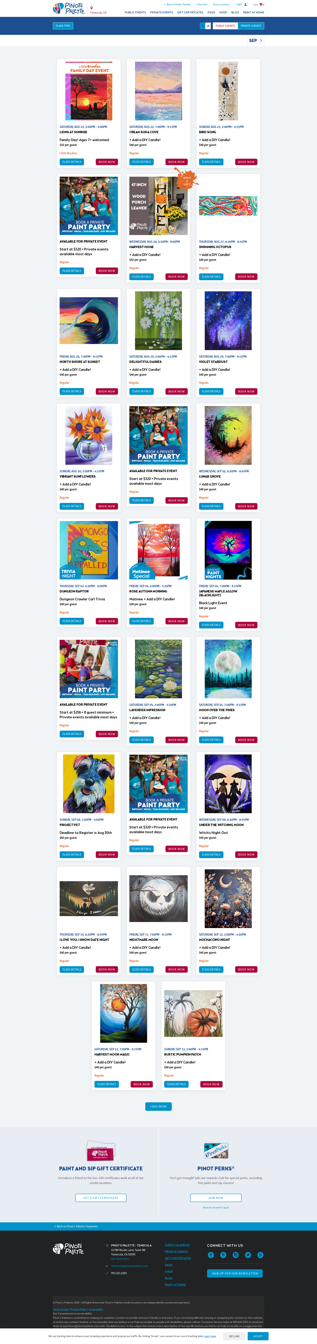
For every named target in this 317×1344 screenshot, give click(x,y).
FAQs (211, 12)
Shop (223, 12)
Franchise (202, 4)
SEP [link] (253, 41)
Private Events (161, 12)
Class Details (72, 161)
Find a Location (221, 4)
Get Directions (120, 1259)
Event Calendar (177, 1245)
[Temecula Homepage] (69, 8)
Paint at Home (253, 12)
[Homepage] (79, 1248)
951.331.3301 (119, 1273)
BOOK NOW (107, 162)
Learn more (210, 1336)
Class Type (63, 26)
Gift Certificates (190, 12)
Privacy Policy (79, 1309)
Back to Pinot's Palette (179, 4)
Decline (234, 1336)
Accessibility (96, 1309)
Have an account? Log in (216, 1207)
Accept (258, 1336)
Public (225, 26)
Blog (235, 12)
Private (251, 26)
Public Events (135, 12)
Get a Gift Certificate (100, 1198)
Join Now (216, 1198)
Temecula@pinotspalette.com (129, 1266)
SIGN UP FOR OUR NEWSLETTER (235, 1273)
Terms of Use (61, 1309)
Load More (158, 1106)
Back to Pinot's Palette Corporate (77, 1226)
